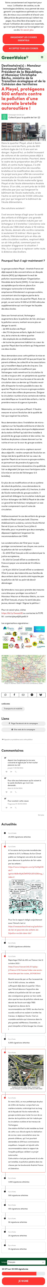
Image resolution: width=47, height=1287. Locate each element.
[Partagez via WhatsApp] (5, 695)
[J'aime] (6, 771)
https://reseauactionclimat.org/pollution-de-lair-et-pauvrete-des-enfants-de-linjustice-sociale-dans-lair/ (25, 930)
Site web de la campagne (24, 730)
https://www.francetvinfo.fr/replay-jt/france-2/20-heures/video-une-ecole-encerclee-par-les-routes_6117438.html (25, 970)
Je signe (23, 1281)
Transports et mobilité (13, 709)
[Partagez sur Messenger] (32, 695)
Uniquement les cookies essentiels (23, 38)
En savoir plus (27, 30)
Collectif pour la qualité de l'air (23, 118)
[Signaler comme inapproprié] (11, 771)
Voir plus (41, 815)
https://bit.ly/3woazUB (12, 613)
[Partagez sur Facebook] (14, 695)
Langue (4, 1262)
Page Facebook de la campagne (24, 723)
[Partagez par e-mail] (23, 695)
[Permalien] (16, 772)
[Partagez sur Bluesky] (41, 695)
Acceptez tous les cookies (23, 49)
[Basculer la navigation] (42, 57)
